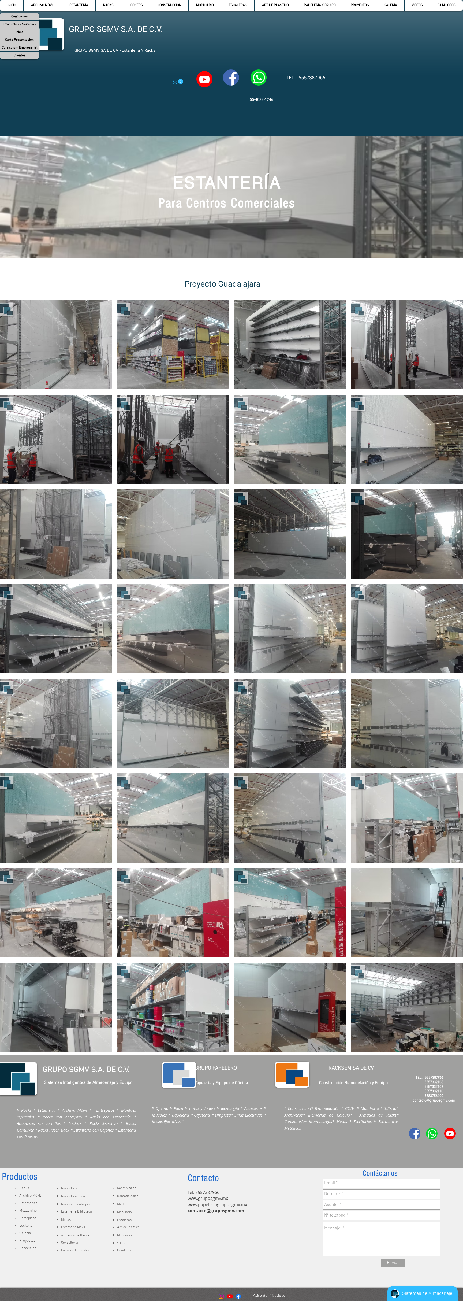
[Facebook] (238, 1296)
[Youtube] (229, 1296)
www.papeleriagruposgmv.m (216, 1204)
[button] (78, 5)
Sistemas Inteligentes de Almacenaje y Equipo (88, 1082)
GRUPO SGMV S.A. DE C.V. (116, 29)
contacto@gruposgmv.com (216, 1211)
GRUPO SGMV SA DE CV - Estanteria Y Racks (114, 50)
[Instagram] (221, 1296)
